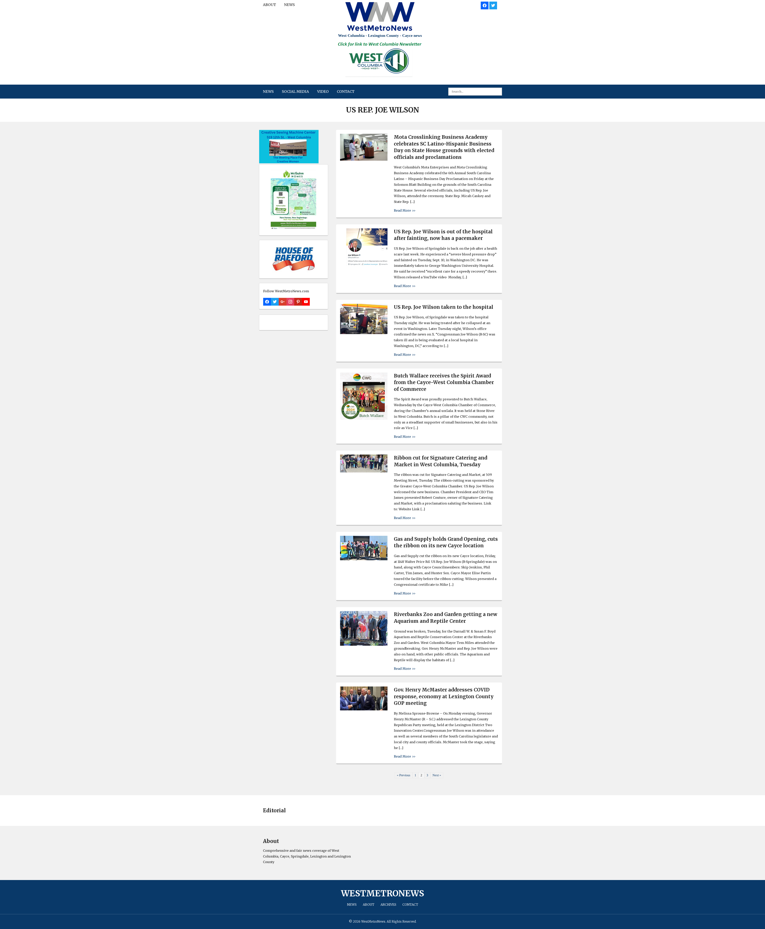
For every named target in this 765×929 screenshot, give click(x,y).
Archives (388, 905)
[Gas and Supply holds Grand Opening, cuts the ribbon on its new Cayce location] (363, 559)
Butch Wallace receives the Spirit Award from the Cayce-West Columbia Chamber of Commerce (444, 382)
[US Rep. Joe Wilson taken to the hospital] (363, 333)
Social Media (295, 91)
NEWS (289, 4)
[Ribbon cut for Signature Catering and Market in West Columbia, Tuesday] (363, 471)
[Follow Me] (493, 5)
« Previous (403, 775)
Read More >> (405, 210)
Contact (345, 91)
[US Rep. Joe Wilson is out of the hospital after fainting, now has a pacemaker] (363, 265)
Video (323, 91)
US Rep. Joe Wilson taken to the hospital (443, 307)
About (269, 4)
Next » (437, 775)
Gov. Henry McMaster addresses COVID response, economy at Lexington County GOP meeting (443, 696)
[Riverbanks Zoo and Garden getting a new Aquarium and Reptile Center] (363, 644)
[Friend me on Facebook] (484, 5)
